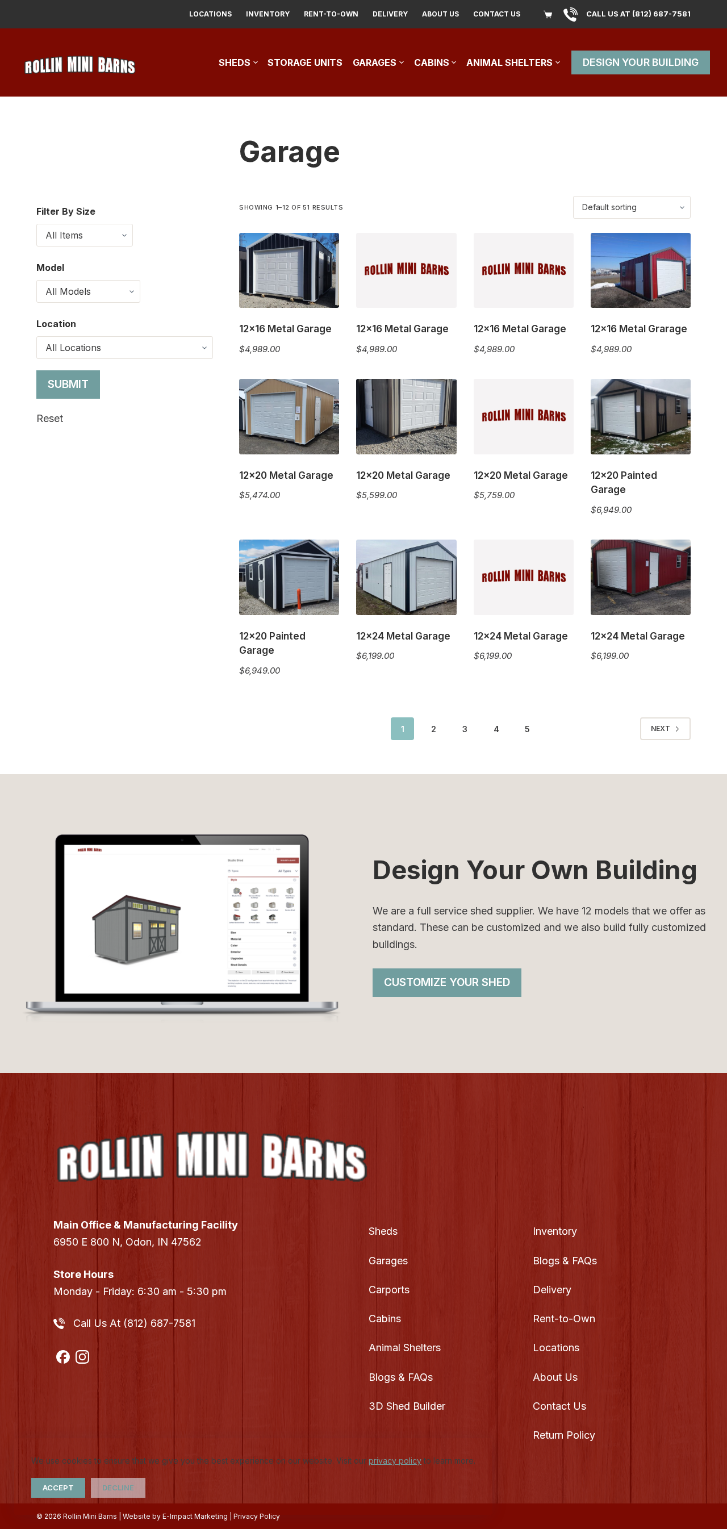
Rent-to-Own (331, 14)
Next (660, 728)
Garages (374, 62)
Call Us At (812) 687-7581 (134, 1323)
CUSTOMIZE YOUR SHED (447, 982)
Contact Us (496, 14)
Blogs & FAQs (401, 1377)
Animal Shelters (509, 62)
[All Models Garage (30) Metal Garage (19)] (88, 291)
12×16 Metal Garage (285, 329)
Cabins (431, 62)
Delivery (390, 14)
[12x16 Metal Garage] (289, 270)
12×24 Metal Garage (403, 636)
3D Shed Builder (407, 1406)
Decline (118, 1487)
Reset (49, 418)
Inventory (268, 14)
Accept (58, 1487)
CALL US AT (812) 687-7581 (638, 13)
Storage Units (305, 62)
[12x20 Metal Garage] (289, 416)
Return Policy (564, 1435)
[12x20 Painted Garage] (641, 416)
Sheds (234, 62)
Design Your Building (641, 62)
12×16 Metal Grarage (639, 329)
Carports (389, 1290)
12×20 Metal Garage (286, 475)
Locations (210, 14)
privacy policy (395, 1460)
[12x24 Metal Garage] (406, 577)
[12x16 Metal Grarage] (641, 270)
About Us (440, 14)
